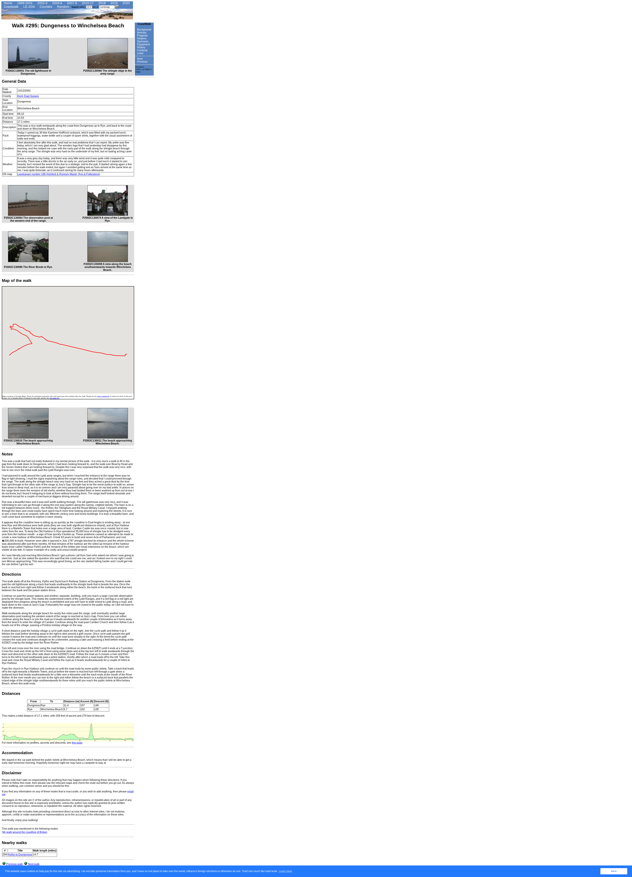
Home (7, 3)
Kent (20, 96)
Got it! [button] (614, 871)
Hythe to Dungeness (20, 854)
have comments (103, 396)
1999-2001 (24, 3)
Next (139, 58)
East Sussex (31, 96)
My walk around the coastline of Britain (24, 832)
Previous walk (14, 864)
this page (77, 742)
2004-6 (56, 3)
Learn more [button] (285, 871)
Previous (141, 61)
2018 (102, 3)
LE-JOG (29, 6)
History (140, 47)
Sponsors (142, 41)
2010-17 (87, 3)
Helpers (141, 38)
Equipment (143, 44)
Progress (142, 35)
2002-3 (42, 3)
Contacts (141, 50)
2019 (114, 3)
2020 (126, 3)
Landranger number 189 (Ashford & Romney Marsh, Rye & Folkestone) (58, 174)
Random (62, 6)
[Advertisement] (145, 128)
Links (139, 53)
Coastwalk (11, 6)
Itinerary (141, 32)
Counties (45, 6)
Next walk (33, 864)
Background (143, 29)
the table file (54, 398)
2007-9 (71, 3)
